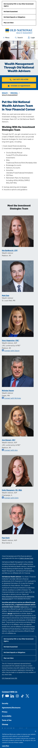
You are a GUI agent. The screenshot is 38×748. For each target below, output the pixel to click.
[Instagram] (17, 696)
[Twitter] (27, 696)
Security (5, 703)
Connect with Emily (11, 498)
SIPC (26, 607)
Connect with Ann (11, 450)
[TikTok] (22, 696)
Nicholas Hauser (8, 391)
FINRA (22, 607)
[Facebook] (3, 696)
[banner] (19, 31)
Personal (14, 93)
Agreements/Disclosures (11, 708)
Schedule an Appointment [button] (20, 86)
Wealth (5, 93)
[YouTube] (7, 696)
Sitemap (5, 724)
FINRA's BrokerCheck (26, 558)
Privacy (4, 712)
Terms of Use (7, 720)
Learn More (5, 746)
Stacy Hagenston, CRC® (10, 341)
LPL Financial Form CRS (9, 678)
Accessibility (6, 716)
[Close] (35, 731)
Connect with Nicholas (12, 398)
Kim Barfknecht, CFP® (10, 251)
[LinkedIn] (12, 696)
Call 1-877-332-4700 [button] (20, 79)
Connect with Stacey (12, 351)
